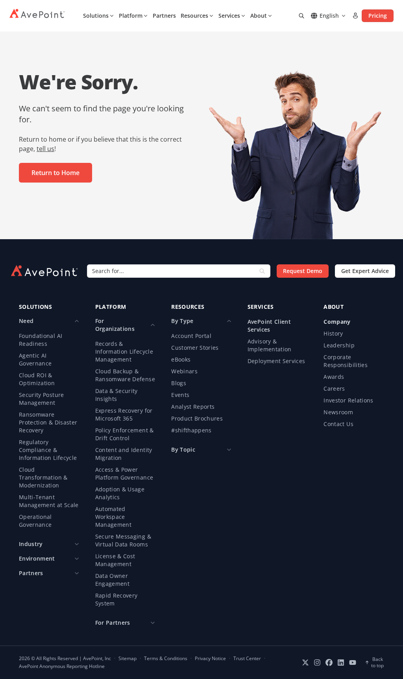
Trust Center (247, 658)
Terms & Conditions (165, 658)
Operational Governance (35, 520)
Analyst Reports (192, 406)
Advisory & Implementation (270, 345)
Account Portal (191, 336)
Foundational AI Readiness (40, 339)
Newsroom (338, 412)
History (333, 333)
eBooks (180, 359)
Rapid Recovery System (116, 599)
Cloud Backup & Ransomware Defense (125, 375)
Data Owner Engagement (112, 579)
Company (337, 321)
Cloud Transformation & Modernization (43, 477)
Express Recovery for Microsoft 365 (124, 414)
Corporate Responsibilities (346, 361)
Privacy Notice (210, 658)
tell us (45, 148)
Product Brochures (197, 418)
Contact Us (338, 424)
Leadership (339, 345)
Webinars (184, 371)
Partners (164, 15)
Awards (334, 376)
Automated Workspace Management (113, 516)
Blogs (178, 383)
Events (180, 395)
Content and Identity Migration (123, 453)
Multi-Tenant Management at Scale (49, 501)
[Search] (301, 15)
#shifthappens (191, 430)
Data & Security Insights (116, 394)
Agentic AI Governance (35, 359)
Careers (334, 388)
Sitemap (127, 658)
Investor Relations (348, 400)
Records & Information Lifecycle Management (124, 351)
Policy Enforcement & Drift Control (124, 434)
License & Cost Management (115, 560)
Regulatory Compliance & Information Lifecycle (48, 449)
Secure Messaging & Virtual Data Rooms (123, 540)
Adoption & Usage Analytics (120, 493)
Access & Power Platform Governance (124, 473)
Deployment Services (276, 361)
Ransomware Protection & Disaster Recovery (48, 422)
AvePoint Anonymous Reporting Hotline (62, 666)
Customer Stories (195, 347)
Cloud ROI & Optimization (37, 379)
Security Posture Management (41, 398)
